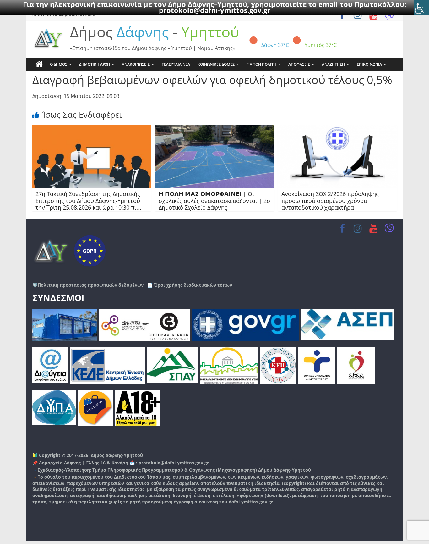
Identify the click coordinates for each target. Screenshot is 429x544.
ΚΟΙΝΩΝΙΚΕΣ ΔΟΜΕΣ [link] (216, 64)
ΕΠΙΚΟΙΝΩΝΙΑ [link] (369, 64)
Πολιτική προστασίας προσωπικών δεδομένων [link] (91, 285)
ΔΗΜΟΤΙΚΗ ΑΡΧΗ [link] (94, 64)
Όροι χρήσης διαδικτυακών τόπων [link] (192, 285)
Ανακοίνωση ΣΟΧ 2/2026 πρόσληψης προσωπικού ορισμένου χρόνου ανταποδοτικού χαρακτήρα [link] (330, 200)
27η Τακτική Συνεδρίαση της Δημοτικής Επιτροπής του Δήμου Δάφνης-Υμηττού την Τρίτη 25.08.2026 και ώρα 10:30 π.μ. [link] (88, 200)
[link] (421, 7)
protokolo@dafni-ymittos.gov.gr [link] (214, 10)
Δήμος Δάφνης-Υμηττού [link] (117, 455)
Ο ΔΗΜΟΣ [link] (58, 64)
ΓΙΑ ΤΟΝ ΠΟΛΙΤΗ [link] (261, 64)
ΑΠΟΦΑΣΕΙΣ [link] (299, 64)
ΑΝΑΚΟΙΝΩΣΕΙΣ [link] (136, 64)
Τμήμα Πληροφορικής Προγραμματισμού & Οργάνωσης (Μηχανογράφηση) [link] (174, 470)
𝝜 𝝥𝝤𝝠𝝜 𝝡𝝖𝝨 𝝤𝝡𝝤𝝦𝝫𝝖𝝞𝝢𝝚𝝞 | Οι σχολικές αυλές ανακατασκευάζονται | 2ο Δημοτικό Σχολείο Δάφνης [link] (214, 200)
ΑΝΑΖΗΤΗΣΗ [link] (333, 64)
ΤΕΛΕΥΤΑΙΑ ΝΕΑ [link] (176, 64)
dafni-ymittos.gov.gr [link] (251, 502)
